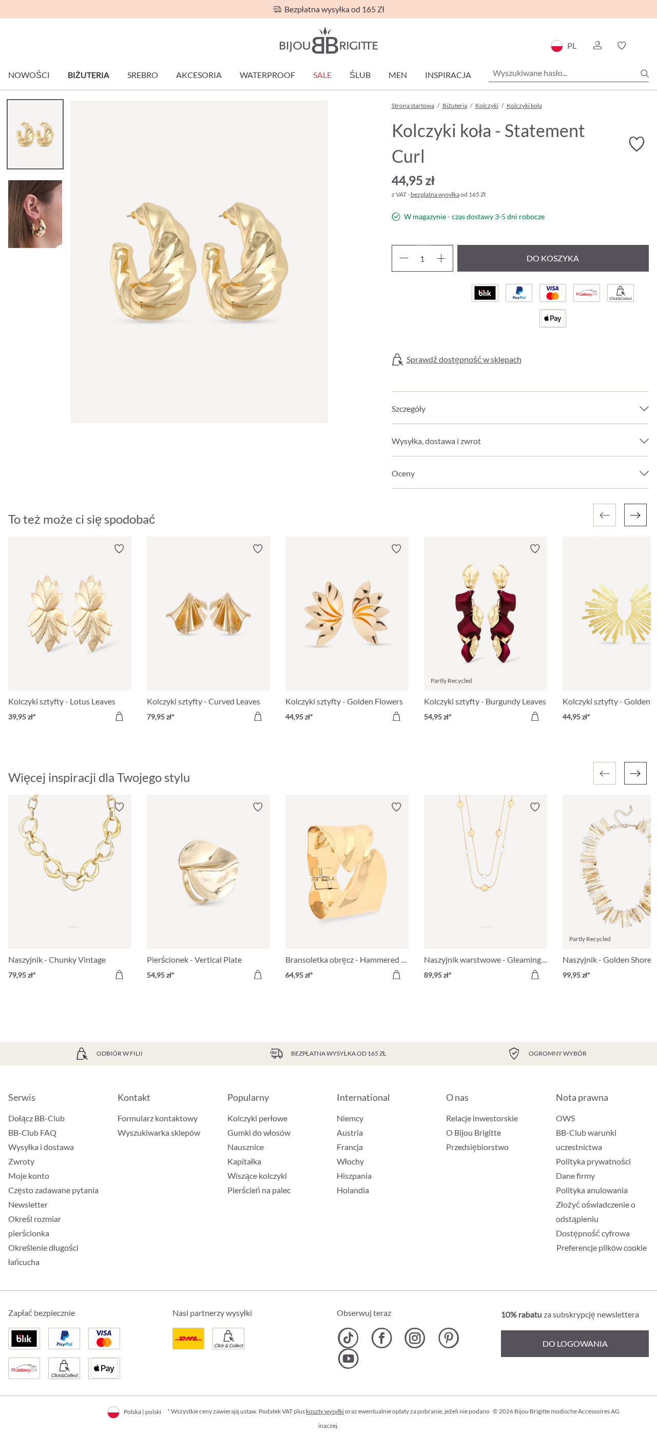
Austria (350, 1132)
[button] (597, 45)
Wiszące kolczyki (257, 1175)
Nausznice (245, 1147)
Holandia (353, 1190)
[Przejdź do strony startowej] (328, 40)
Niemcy (350, 1118)
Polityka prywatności (593, 1161)
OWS (565, 1118)
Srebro (142, 75)
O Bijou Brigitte (473, 1132)
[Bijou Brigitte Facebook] (381, 1338)
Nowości (29, 75)
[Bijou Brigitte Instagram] (415, 1338)
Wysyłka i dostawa (41, 1147)
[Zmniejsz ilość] (404, 258)
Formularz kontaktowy (158, 1118)
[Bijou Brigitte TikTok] (348, 1338)
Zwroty (21, 1161)
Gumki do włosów (259, 1132)
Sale (322, 75)
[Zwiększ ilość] (441, 258)
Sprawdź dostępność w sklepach (464, 359)
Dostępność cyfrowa (593, 1233)
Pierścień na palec (259, 1190)
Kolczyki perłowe (257, 1118)
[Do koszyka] (119, 716)
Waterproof (267, 75)
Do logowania (575, 1343)
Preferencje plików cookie (601, 1247)
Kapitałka (244, 1161)
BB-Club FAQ (32, 1132)
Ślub (360, 75)
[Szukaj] (644, 73)
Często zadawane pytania (53, 1190)
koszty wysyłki (325, 1411)
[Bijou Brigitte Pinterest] (448, 1338)
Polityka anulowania (592, 1190)
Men (398, 75)
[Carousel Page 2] (35, 213)
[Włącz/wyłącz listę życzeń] (636, 144)
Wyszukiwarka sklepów (159, 1132)
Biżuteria (88, 75)
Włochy (350, 1161)
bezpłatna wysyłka (435, 194)
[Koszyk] (645, 45)
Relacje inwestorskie (482, 1118)
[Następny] (635, 515)
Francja (350, 1147)
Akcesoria (199, 75)
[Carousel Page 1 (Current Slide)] (35, 134)
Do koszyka (553, 258)
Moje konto (28, 1175)
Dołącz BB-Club (36, 1118)
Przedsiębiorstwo (477, 1147)
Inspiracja (448, 75)
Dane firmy (575, 1175)
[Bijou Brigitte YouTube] (348, 1358)
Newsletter (28, 1204)
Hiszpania (354, 1175)
